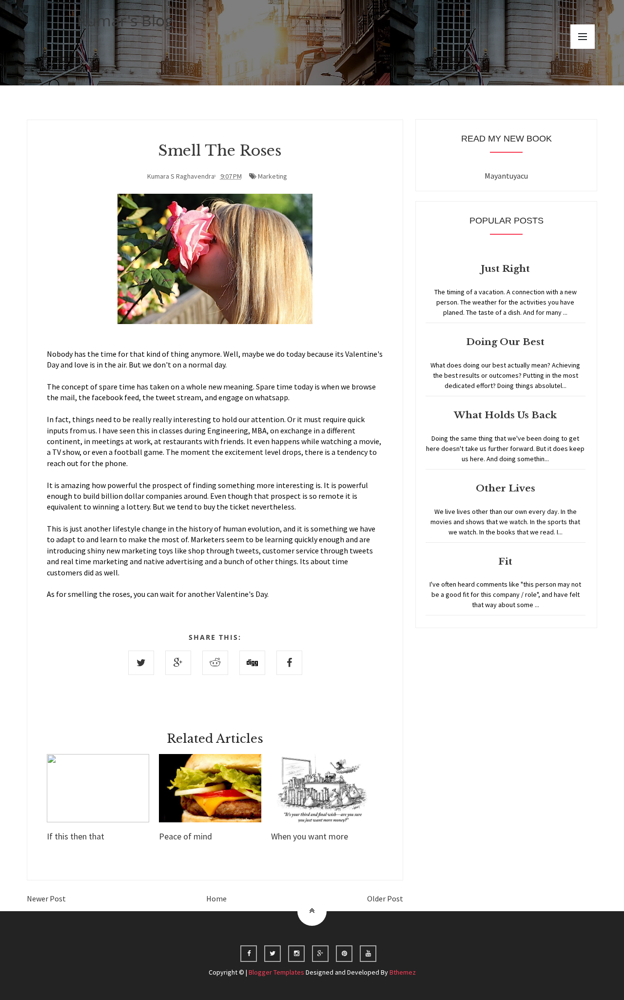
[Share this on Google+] (178, 663)
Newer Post (46, 898)
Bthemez (403, 972)
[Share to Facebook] (289, 663)
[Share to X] (141, 663)
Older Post (385, 898)
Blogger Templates (276, 972)
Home (216, 898)
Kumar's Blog (125, 20)
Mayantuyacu (506, 176)
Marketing (272, 176)
